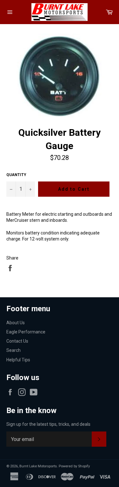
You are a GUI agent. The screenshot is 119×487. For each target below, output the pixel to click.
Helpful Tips (18, 359)
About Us (15, 322)
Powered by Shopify (74, 466)
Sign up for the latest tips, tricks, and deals (48, 424)
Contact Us (17, 341)
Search (13, 350)
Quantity (16, 175)
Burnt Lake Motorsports (38, 466)
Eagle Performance (25, 331)
